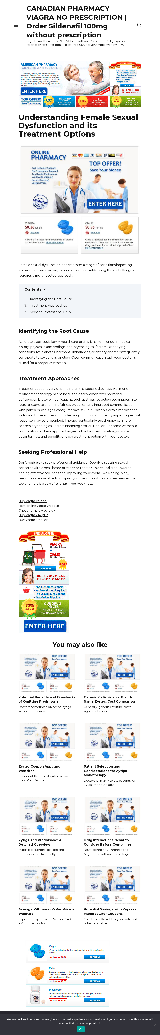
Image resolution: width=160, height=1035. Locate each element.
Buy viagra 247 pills (33, 515)
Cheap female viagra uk (37, 510)
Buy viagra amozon (33, 520)
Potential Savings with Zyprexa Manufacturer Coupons (110, 911)
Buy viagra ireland (33, 501)
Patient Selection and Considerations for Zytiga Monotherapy (105, 771)
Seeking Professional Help (50, 312)
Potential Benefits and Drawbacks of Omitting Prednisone (47, 699)
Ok (81, 1029)
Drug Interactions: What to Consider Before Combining (107, 842)
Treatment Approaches (48, 305)
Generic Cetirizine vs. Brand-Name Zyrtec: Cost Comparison (110, 699)
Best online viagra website (39, 506)
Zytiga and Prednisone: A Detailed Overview (40, 842)
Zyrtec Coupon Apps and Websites (39, 769)
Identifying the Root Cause (51, 299)
